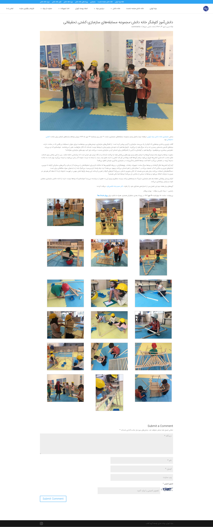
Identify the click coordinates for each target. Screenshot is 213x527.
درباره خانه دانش (45, 2)
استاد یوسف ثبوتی (81, 9)
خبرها (145, 26)
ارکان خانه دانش (56, 2)
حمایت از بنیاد (47, 9)
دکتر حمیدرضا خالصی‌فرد (114, 186)
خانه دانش (116, 9)
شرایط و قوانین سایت (26, 9)
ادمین (169, 26)
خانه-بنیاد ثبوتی (119, 2)
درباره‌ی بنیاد (100, 9)
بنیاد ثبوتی (153, 9)
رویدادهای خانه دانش (81, 2)
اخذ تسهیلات (64, 9)
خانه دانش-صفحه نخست (105, 2)
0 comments (136, 26)
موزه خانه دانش (68, 2)
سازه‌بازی (92, 2)
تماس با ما (9, 9)
